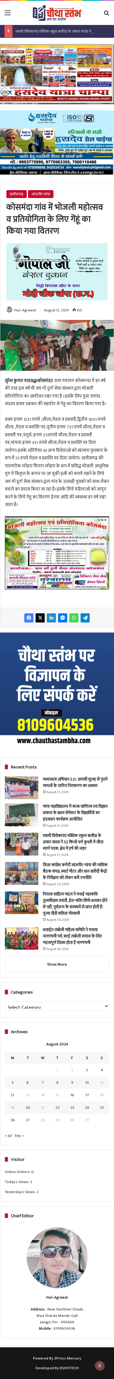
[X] (40, 617)
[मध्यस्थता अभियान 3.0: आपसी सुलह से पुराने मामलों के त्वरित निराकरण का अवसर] (21, 787)
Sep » (19, 1135)
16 (72, 1095)
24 (87, 1107)
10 (87, 1082)
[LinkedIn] (51, 617)
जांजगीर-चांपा (40, 194)
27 (28, 1120)
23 (72, 1107)
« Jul (8, 1135)
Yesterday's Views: (20, 1192)
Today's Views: (17, 1182)
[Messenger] (62, 617)
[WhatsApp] (73, 617)
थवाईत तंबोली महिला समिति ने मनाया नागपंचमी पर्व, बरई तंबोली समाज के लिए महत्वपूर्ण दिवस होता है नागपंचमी (72, 936)
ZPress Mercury (67, 1358)
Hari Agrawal (25, 310)
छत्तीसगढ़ (16, 194)
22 (57, 1107)
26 (12, 1120)
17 (87, 1095)
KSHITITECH (69, 1368)
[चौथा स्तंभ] (57, 13)
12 (12, 1095)
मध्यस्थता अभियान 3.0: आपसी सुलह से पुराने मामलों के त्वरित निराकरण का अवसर (75, 782)
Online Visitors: (18, 1171)
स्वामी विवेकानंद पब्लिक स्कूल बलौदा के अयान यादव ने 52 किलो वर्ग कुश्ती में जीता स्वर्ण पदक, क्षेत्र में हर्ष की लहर (73, 842)
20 (28, 1107)
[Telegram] (85, 617)
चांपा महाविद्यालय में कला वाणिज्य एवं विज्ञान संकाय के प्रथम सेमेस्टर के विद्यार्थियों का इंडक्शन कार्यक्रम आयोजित (75, 813)
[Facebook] (28, 617)
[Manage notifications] (100, 1365)
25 (102, 1107)
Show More (57, 964)
